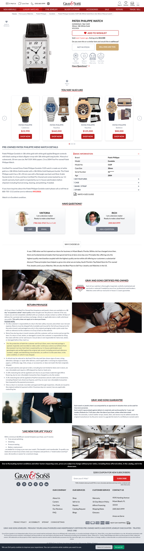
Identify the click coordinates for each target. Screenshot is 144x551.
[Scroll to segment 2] (71, 143)
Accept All (119, 547)
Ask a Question (107, 229)
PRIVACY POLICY (20, 526)
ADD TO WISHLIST (98, 33)
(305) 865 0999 (118, 512)
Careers (56, 505)
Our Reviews (58, 512)
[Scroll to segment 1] (69, 143)
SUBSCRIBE (122, 482)
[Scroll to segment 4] (74, 143)
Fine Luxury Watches (26, 14)
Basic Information (84, 153)
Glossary (95, 516)
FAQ (54, 516)
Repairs (119, 9)
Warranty (96, 501)
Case (77, 182)
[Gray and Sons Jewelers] (72, 3)
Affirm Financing (99, 509)
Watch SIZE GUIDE (86, 194)
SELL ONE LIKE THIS (108, 47)
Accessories (92, 9)
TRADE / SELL (135, 9)
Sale (107, 9)
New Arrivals (9, 9)
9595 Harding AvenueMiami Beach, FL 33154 (120, 505)
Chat (30, 229)
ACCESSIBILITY (33, 526)
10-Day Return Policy (100, 505)
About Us (56, 501)
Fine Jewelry (51, 9)
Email (44, 229)
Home (14, 13)
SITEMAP (44, 526)
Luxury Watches (31, 9)
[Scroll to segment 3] (72, 143)
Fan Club (56, 509)
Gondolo (52, 14)
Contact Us (118, 493)
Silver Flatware (72, 9)
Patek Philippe (41, 14)
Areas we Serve (118, 519)
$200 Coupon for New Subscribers (111, 476)
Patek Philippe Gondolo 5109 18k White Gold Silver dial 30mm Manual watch (85, 14)
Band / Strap (81, 186)
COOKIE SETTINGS (57, 526)
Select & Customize (104, 547)
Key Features (81, 179)
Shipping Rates (98, 512)
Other (78, 189)
